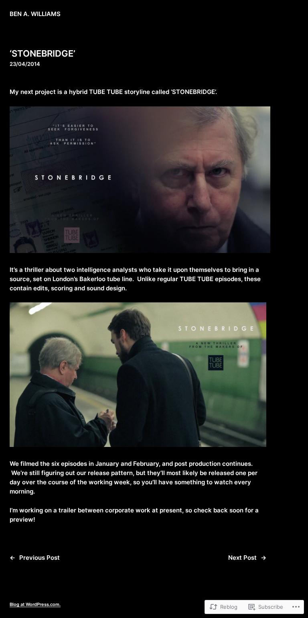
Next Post (242, 557)
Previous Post (39, 557)
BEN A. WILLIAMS (35, 14)
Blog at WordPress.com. (35, 604)
